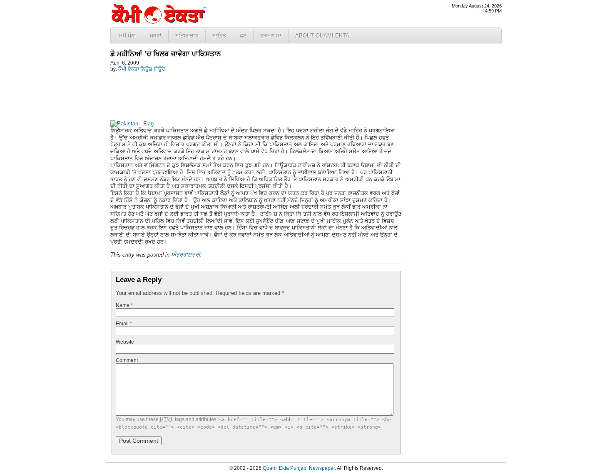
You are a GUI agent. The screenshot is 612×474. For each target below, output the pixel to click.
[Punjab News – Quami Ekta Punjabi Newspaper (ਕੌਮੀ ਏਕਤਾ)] (158, 21)
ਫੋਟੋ (243, 35)
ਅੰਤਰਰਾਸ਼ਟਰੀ (185, 255)
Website (125, 342)
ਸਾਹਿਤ (219, 35)
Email (124, 324)
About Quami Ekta (322, 35)
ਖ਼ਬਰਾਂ (156, 35)
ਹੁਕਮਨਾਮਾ (270, 35)
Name (124, 305)
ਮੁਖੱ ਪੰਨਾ (127, 35)
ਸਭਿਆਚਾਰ (187, 35)
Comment (127, 360)
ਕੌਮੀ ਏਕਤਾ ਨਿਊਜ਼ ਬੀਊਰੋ (141, 69)
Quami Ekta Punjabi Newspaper (299, 468)
